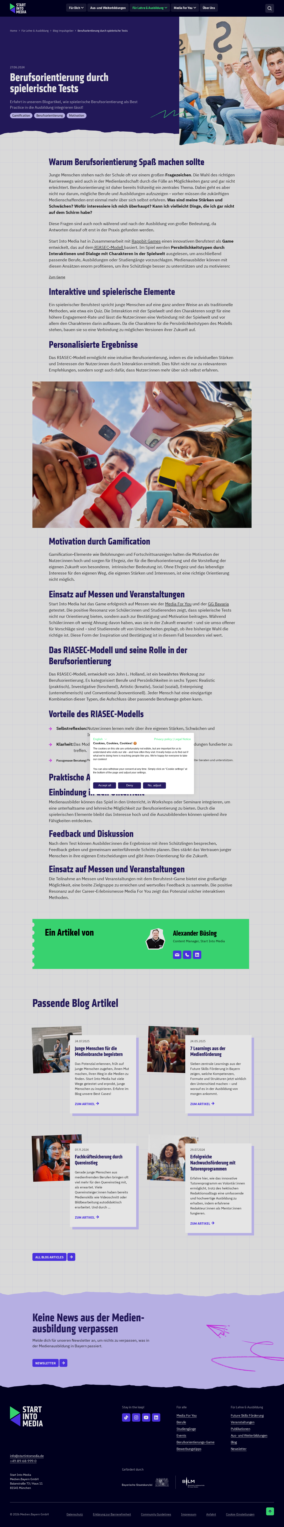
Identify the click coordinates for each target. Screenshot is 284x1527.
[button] (100, 739)
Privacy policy (163, 739)
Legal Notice (182, 739)
